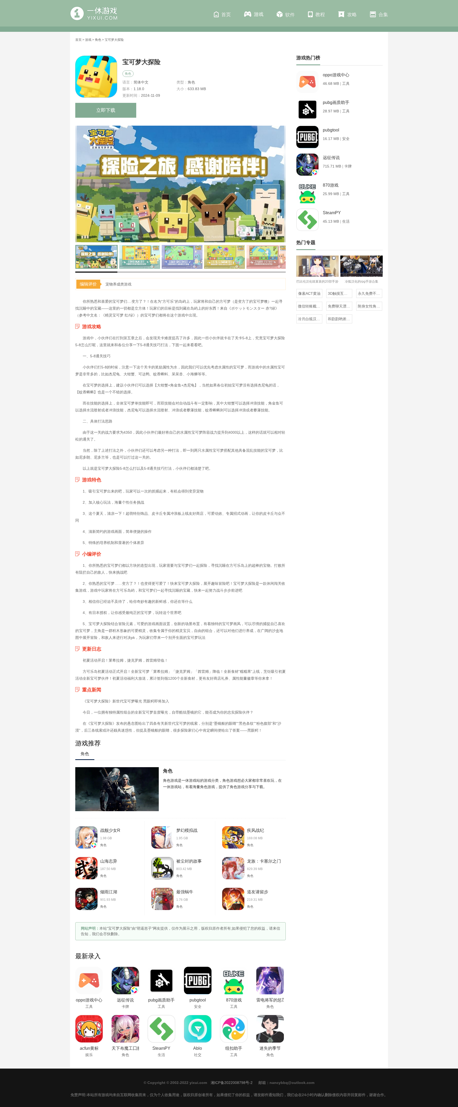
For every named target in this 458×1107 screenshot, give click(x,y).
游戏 (258, 14)
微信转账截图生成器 (310, 306)
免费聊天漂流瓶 (340, 306)
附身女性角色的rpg (370, 306)
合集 (383, 14)
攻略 (352, 14)
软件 (290, 14)
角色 (98, 40)
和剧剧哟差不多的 (340, 319)
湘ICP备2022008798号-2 (232, 1082)
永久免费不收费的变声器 (370, 293)
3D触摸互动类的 (340, 293)
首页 (226, 14)
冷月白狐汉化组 (310, 319)
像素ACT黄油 (309, 293)
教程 (320, 14)
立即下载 (105, 110)
